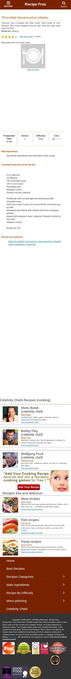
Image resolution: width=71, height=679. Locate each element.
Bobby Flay (26, 438)
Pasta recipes (26, 545)
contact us (12, 637)
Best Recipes (15, 568)
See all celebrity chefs (29, 422)
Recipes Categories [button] (19, 576)
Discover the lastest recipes (32, 509)
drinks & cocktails (16, 241)
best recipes (31, 241)
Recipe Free (35, 4)
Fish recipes (26, 523)
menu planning (45, 241)
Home (10, 560)
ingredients (19, 244)
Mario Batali (26, 415)
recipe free (31, 244)
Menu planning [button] (20, 601)
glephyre (15, 31)
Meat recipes (26, 502)
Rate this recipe (26, 36)
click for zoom (33, 70)
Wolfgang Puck (27, 461)
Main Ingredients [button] (20, 585)
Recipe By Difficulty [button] (20, 593)
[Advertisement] (35, 101)
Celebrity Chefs (17, 609)
